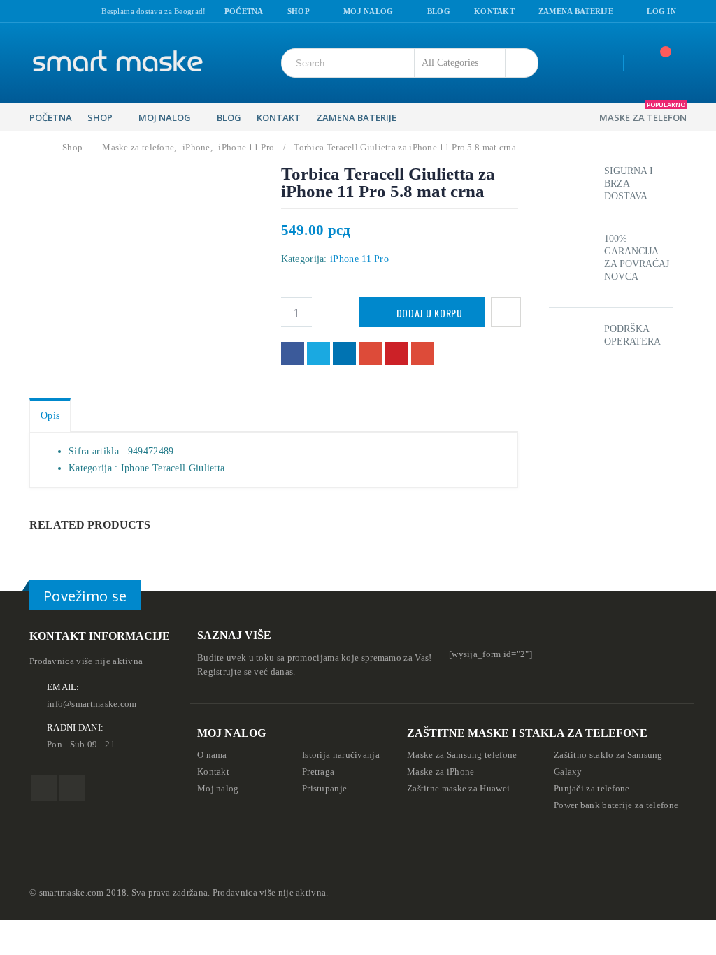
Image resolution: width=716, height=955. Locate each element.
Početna (244, 11)
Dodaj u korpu (429, 313)
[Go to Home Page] (38, 147)
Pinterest (396, 353)
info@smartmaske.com (92, 704)
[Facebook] (34, 12)
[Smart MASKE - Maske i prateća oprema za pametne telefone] (116, 63)
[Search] (520, 63)
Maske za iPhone (441, 772)
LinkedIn (344, 353)
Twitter (318, 353)
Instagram (72, 788)
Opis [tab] (50, 415)
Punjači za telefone (592, 789)
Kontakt (494, 11)
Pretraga (318, 772)
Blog (438, 11)
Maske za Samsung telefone (462, 755)
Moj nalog (368, 11)
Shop (298, 11)
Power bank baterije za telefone (616, 805)
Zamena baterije (575, 11)
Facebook (292, 353)
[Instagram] (52, 12)
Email (422, 353)
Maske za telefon (643, 113)
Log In (661, 11)
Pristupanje (324, 789)
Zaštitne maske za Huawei (458, 789)
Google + (370, 353)
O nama (212, 755)
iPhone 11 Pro (359, 259)
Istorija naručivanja (341, 755)
